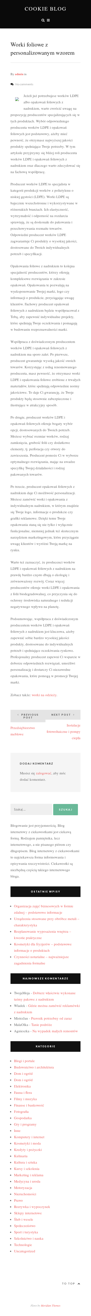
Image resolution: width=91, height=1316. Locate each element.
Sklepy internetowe (28, 1213)
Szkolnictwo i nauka (28, 1238)
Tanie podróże (41, 1024)
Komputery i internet (29, 1136)
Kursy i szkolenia (26, 1168)
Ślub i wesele (23, 1219)
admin (19, 74)
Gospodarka (23, 1117)
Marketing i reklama (28, 1174)
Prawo (18, 1200)
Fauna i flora (23, 1092)
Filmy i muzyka (25, 1098)
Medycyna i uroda (27, 1181)
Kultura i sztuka (25, 1162)
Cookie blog (45, 8)
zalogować (43, 773)
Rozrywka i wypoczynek (32, 1206)
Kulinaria (21, 1155)
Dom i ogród (23, 1073)
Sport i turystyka (26, 1232)
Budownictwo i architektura (34, 1067)
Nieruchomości (25, 1194)
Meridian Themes (50, 1305)
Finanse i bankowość (29, 1105)
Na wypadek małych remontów (55, 1031)
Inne (17, 1130)
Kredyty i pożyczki (28, 1149)
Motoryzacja (23, 1187)
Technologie (23, 1244)
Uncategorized (24, 1251)
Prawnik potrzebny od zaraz (51, 1018)
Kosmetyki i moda (27, 1143)
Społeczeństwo (24, 1225)
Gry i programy (25, 1124)
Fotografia (21, 1111)
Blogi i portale (24, 1060)
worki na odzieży (44, 694)
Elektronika (22, 1086)
